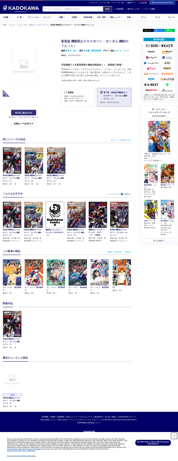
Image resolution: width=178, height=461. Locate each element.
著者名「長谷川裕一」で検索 (118, 252)
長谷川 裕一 (71, 50)
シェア (160, 30)
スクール (171, 17)
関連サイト (132, 3)
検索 (107, 9)
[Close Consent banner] (174, 436)
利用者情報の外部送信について (89, 423)
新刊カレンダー (134, 9)
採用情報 (60, 417)
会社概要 (45, 417)
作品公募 (143, 3)
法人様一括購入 (111, 417)
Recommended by (114, 194)
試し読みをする (25, 113)
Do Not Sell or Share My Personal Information (119, 420)
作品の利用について (47, 420)
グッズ (157, 17)
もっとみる (158, 240)
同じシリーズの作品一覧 (120, 140)
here (53, 442)
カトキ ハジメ (122, 50)
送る (170, 30)
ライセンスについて (85, 417)
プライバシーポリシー (77, 420)
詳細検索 (120, 9)
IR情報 (52, 417)
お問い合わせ (62, 420)
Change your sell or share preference (21, 451)
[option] (14, 330)
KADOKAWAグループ (127, 417)
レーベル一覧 (118, 3)
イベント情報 (149, 9)
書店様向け (99, 417)
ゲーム (143, 17)
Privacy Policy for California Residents (21, 456)
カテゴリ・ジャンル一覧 (100, 3)
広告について (71, 417)
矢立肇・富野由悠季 (92, 50)
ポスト (149, 30)
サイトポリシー (94, 420)
